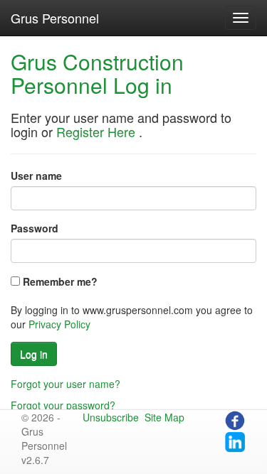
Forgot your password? (63, 405)
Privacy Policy (59, 324)
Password (34, 228)
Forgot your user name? (65, 384)
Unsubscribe (111, 417)
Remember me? (60, 281)
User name (36, 175)
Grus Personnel (55, 18)
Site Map (164, 417)
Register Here (95, 131)
